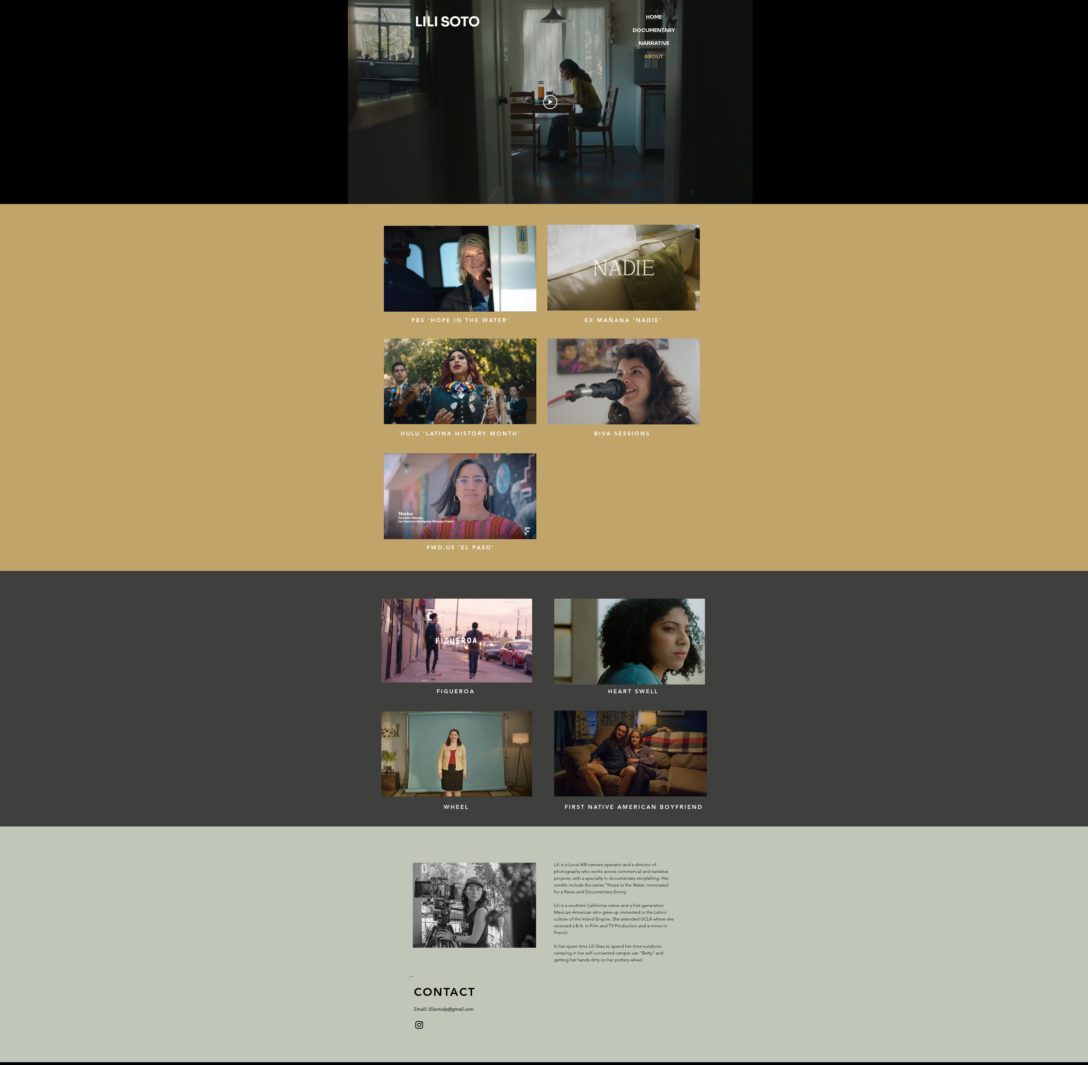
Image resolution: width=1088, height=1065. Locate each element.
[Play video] (550, 102)
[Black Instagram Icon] (419, 1025)
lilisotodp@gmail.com (451, 1009)
